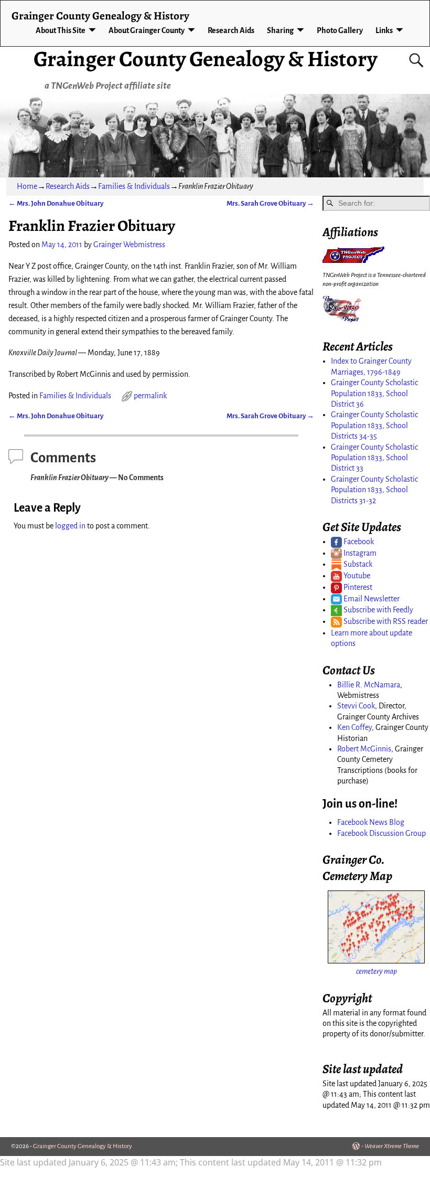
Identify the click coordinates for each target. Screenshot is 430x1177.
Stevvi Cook (356, 706)
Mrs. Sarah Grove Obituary (270, 203)
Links (384, 30)
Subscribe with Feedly (377, 610)
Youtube (356, 575)
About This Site (60, 30)
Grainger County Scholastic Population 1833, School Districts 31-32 (374, 490)
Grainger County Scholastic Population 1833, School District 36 (374, 393)
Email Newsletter (371, 599)
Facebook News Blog (370, 822)
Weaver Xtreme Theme (391, 1146)
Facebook (358, 541)
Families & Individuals (134, 186)
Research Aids (231, 30)
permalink (150, 395)
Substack (357, 564)
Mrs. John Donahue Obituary (55, 203)
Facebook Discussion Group (381, 833)
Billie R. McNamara (368, 685)
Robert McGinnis (364, 749)
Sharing (280, 30)
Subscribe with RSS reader (385, 621)
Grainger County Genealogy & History (205, 58)
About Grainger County (147, 30)
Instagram (359, 553)
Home (27, 186)
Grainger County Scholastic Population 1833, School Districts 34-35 (374, 425)
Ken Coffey (354, 727)
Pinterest (357, 587)
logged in (70, 526)
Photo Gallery (340, 30)
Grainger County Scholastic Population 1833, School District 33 (374, 458)
